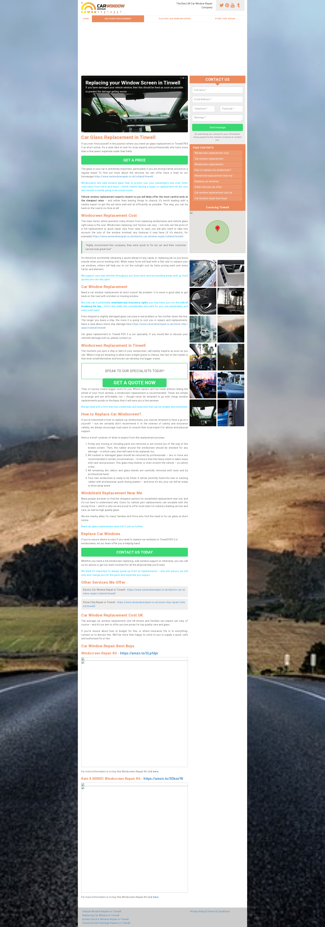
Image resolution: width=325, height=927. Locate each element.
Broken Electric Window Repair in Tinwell (105, 919)
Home (86, 19)
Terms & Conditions (219, 911)
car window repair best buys (211, 198)
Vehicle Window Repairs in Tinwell (101, 911)
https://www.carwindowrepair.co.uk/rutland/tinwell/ (124, 176)
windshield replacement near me (213, 175)
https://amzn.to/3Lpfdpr (139, 653)
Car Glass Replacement (118, 19)
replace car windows (207, 181)
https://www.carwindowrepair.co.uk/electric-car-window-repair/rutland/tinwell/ (138, 236)
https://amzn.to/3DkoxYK (163, 779)
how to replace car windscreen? (213, 170)
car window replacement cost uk (213, 192)
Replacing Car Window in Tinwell (100, 915)
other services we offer (208, 187)
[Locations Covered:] (82, 3)
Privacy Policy (198, 911)
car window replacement (209, 158)
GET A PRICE (134, 160)
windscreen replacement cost (212, 153)
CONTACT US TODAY (134, 552)
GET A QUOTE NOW (135, 382)
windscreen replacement (209, 164)
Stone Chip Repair (225, 19)
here (155, 771)
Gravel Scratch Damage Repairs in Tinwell (106, 923)
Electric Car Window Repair (175, 19)
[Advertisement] (162, 50)
